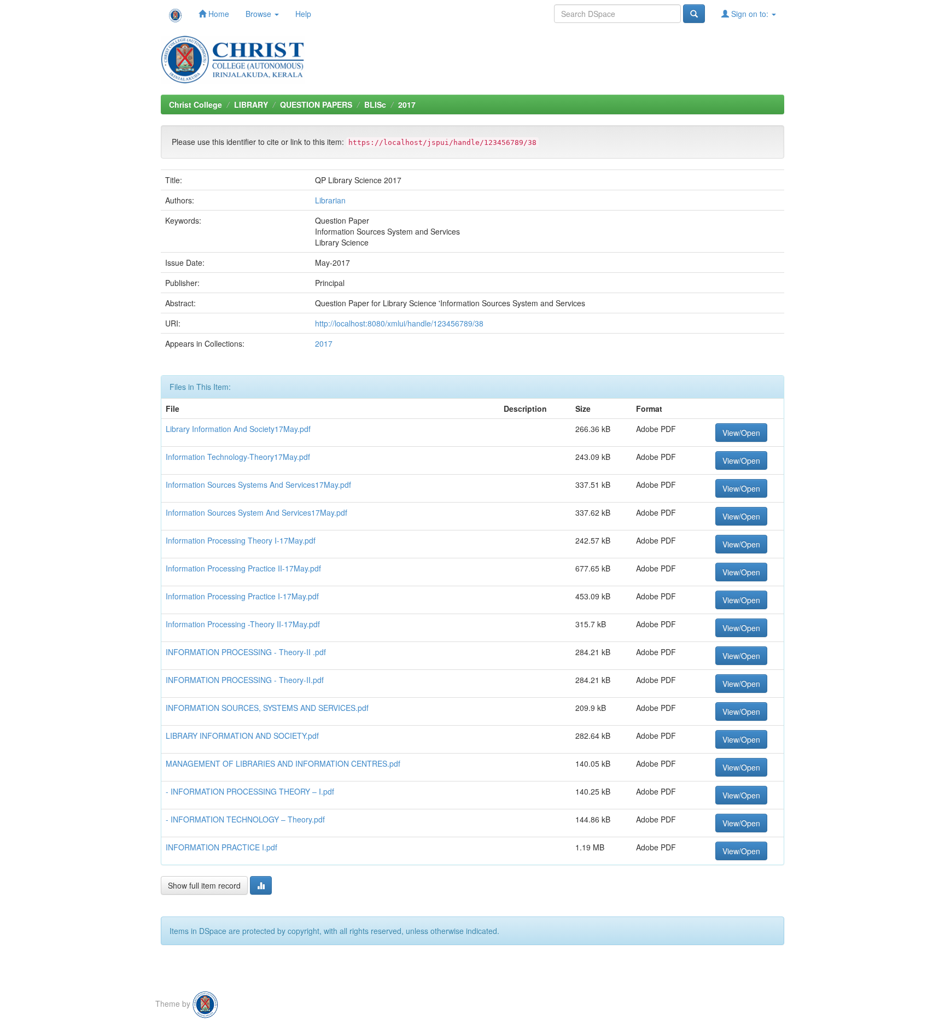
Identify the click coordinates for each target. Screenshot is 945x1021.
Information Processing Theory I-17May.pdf (241, 540)
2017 (407, 104)
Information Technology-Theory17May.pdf (238, 456)
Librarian (330, 200)
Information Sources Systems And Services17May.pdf (258, 484)
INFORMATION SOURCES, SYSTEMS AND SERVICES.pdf (267, 707)
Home (217, 13)
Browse (259, 13)
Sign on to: (750, 13)
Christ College (195, 104)
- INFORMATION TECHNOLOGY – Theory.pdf (245, 819)
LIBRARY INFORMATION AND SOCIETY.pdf (242, 735)
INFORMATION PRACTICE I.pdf (221, 847)
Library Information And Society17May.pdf (238, 428)
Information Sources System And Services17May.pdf (256, 512)
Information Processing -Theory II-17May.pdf (243, 624)
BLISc (375, 104)
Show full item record (204, 885)
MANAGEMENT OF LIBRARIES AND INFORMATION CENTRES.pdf (283, 763)
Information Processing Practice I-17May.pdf (242, 596)
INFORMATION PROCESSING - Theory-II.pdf (245, 679)
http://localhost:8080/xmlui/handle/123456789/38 (399, 323)
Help (303, 13)
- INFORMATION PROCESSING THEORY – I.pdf (250, 791)
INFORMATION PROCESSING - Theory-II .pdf (246, 651)
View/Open (741, 432)
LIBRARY (251, 104)
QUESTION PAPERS (316, 104)
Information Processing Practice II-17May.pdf (243, 568)
